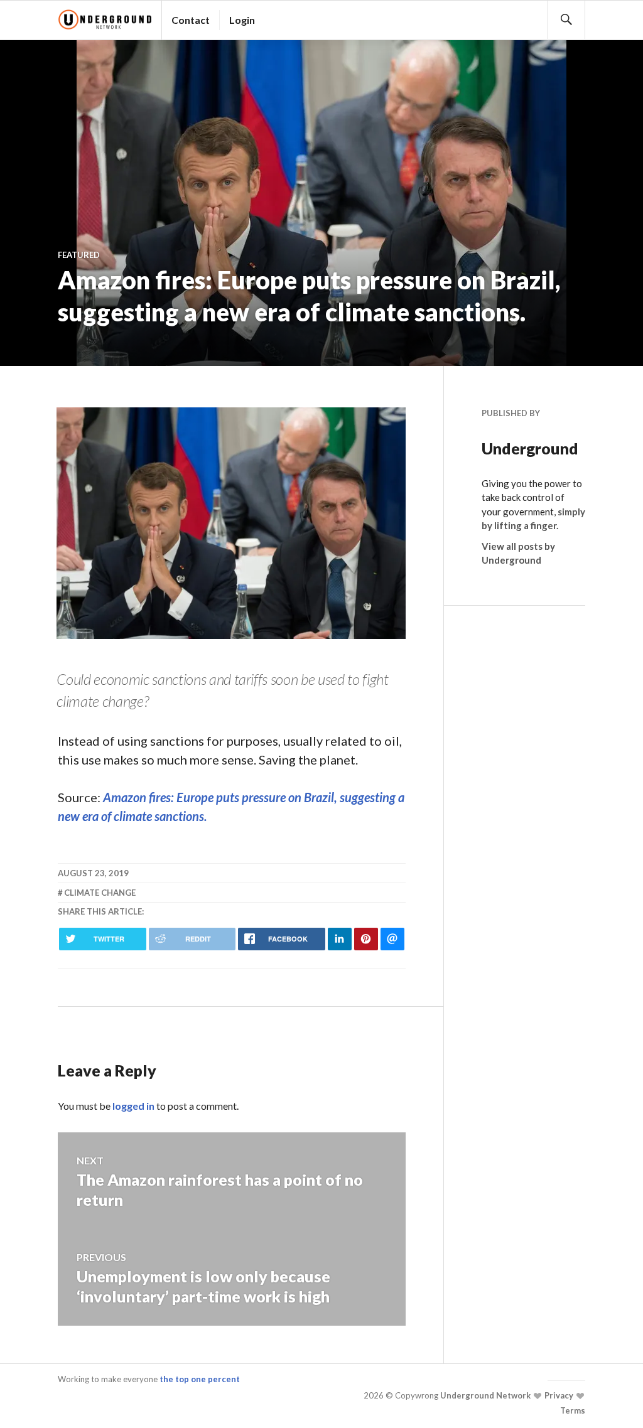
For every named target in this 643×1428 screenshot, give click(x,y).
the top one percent (199, 1379)
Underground (530, 448)
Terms (572, 1410)
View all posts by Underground (518, 553)
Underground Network (484, 1395)
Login (242, 20)
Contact (190, 20)
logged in (133, 1106)
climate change (100, 893)
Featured (79, 255)
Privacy (558, 1395)
